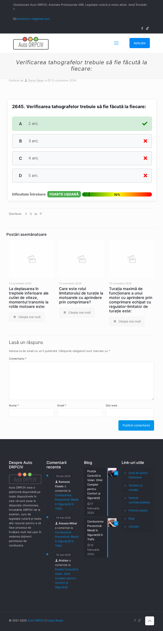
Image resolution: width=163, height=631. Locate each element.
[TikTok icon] (147, 28)
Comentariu (18, 358)
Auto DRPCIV (36, 620)
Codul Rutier (55, 620)
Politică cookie (138, 510)
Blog (131, 518)
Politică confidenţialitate (139, 500)
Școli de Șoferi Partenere (138, 475)
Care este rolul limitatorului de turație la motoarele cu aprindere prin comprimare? (81, 295)
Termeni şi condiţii (135, 487)
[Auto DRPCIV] (31, 43)
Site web (111, 405)
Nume (14, 405)
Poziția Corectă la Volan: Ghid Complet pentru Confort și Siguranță (66, 578)
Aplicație (140, 43)
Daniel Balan (36, 80)
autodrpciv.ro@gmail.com (33, 18)
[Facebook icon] (142, 28)
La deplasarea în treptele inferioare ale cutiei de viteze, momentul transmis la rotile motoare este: (29, 297)
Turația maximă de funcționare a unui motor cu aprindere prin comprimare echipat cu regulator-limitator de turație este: (130, 299)
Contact (134, 526)
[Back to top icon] (149, 620)
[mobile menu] (116, 43)
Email (61, 405)
